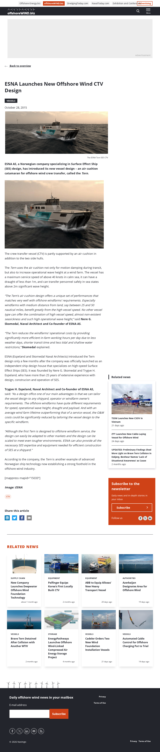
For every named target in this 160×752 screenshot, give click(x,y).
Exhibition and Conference (127, 3)
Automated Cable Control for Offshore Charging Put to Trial (135, 642)
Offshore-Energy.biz (30, 3)
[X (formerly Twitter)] (145, 518)
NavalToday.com (100, 3)
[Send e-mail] (34, 731)
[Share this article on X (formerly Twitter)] (14, 517)
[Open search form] (138, 11)
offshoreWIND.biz (53, 3)
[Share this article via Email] (29, 517)
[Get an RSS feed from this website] (41, 731)
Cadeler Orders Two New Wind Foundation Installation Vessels (97, 644)
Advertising (145, 3)
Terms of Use (100, 703)
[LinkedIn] (150, 518)
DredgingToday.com (77, 3)
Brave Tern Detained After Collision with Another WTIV (23, 642)
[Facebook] (140, 518)
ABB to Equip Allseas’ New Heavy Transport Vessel (98, 586)
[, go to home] (21, 11)
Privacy (102, 696)
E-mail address (18, 705)
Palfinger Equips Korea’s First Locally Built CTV (60, 586)
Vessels (11, 100)
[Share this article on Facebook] (21, 517)
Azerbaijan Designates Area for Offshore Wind (135, 586)
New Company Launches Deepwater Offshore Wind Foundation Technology (24, 590)
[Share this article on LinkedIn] (7, 517)
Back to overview (20, 66)
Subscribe (123, 507)
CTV (8, 497)
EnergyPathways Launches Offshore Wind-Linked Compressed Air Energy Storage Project (60, 648)
